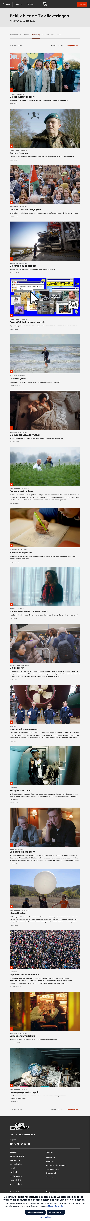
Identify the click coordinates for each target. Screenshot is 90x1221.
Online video (56, 35)
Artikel (26, 35)
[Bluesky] (18, 1143)
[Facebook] (28, 1143)
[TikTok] (21, 1143)
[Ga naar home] (45, 4)
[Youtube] (11, 1143)
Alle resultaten (15, 35)
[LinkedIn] (25, 1143)
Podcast (45, 35)
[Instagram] (14, 1143)
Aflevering (36, 35)
